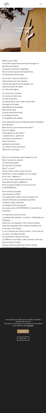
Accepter (23, 331)
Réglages (23, 338)
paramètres (30, 325)
